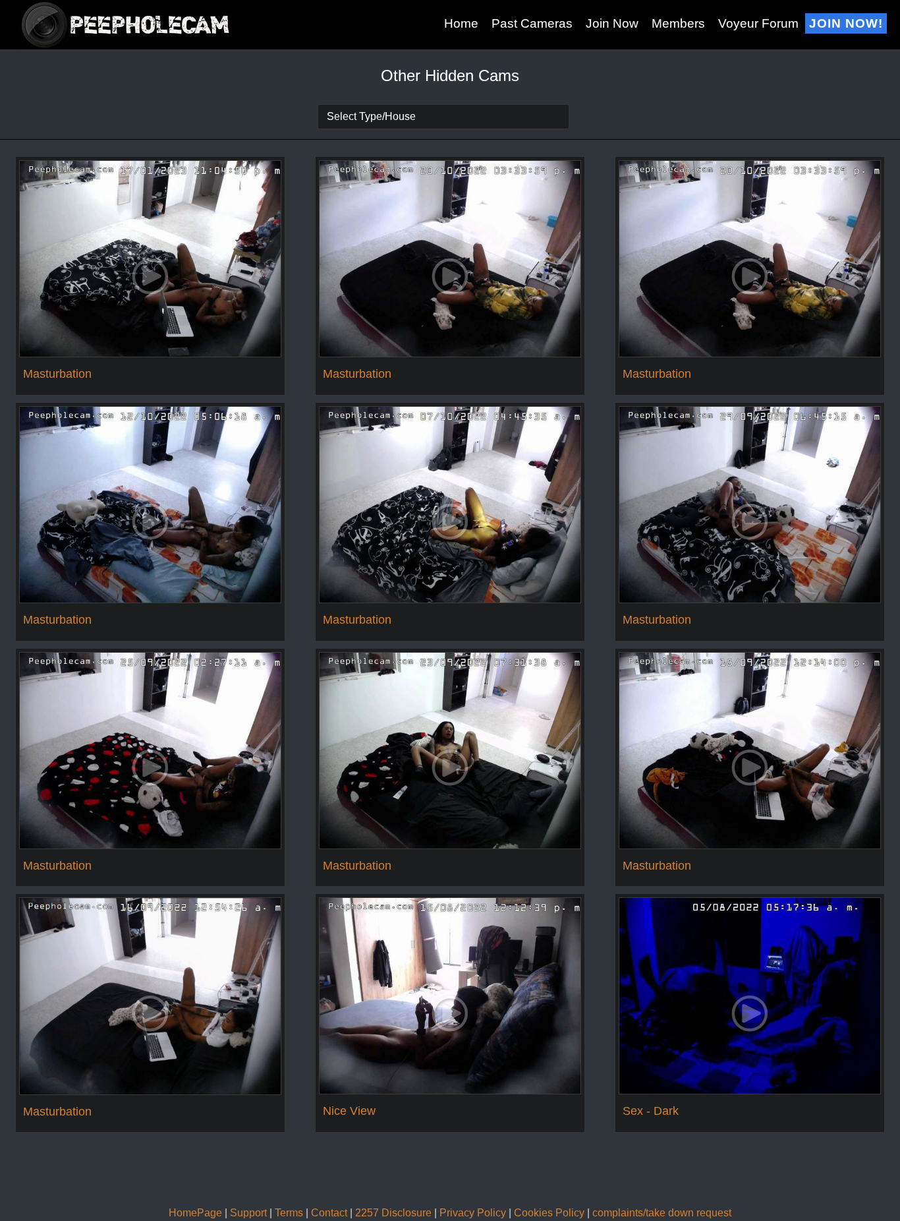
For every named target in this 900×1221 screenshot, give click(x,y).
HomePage (195, 1212)
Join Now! (846, 23)
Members (678, 23)
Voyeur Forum (758, 23)
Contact (329, 1212)
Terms (289, 1212)
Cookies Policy (549, 1212)
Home (461, 23)
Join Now (612, 23)
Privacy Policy (472, 1212)
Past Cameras (532, 23)
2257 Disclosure (393, 1212)
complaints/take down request (661, 1212)
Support (248, 1212)
